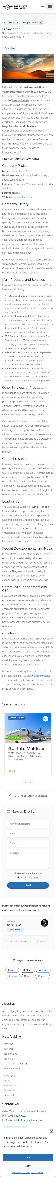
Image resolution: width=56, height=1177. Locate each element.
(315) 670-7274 (18, 1115)
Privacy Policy (37, 1173)
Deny (28, 1165)
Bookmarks (10, 1053)
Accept (28, 1157)
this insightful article (37, 494)
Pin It (28, 976)
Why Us (8, 1044)
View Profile (14, 930)
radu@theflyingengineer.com (26, 1120)
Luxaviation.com (23, 197)
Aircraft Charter (11, 22)
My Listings (10, 1085)
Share (13, 970)
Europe (26, 22)
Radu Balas (14, 925)
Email (44, 976)
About (7, 1080)
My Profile (9, 1075)
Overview (9, 48)
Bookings (9, 1058)
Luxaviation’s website (38, 675)
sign (17, 941)
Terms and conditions (21, 1173)
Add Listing (10, 1095)
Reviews (8, 1048)
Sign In (43, 6)
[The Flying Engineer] (15, 6)
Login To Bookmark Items (30, 960)
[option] (28, 743)
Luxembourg (36, 22)
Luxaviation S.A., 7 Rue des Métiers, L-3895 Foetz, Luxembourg (27, 35)
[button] (51, 1131)
